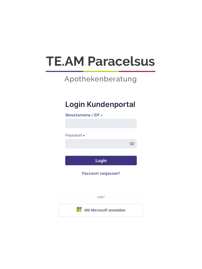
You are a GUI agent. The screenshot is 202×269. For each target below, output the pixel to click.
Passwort (73, 135)
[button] (132, 144)
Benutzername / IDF (82, 115)
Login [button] (101, 160)
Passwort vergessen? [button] (101, 173)
